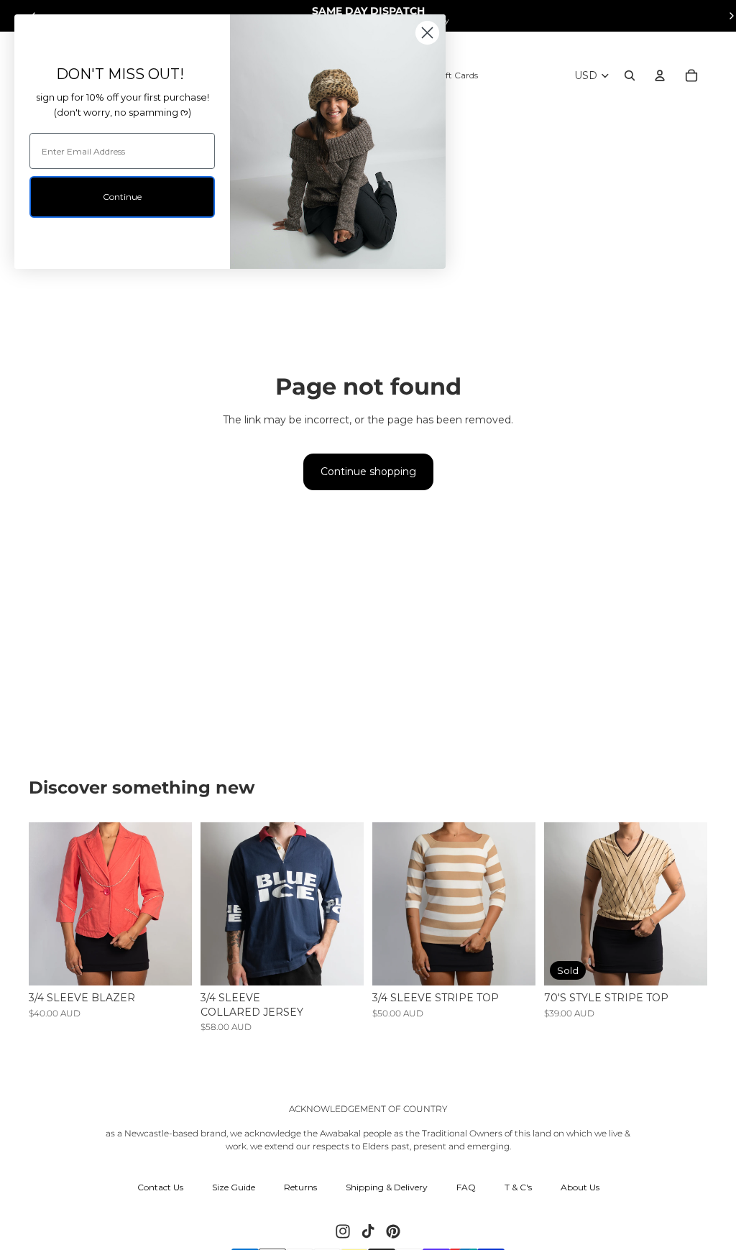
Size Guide (233, 1187)
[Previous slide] (40, 903)
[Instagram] (342, 1231)
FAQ (466, 1187)
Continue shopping (368, 471)
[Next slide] (181, 903)
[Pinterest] (393, 1231)
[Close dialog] (427, 32)
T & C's (518, 1187)
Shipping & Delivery (387, 1187)
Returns (300, 1187)
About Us (580, 1187)
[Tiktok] (368, 1231)
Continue (122, 196)
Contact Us (160, 1187)
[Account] (660, 75)
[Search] (629, 75)
